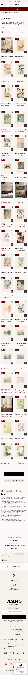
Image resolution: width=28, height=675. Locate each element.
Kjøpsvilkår (18, 635)
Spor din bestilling (19, 633)
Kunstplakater (9, 14)
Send (14, 618)
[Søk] (5, 4)
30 (19, 482)
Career (12, 635)
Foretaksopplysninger (8, 633)
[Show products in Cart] (25, 4)
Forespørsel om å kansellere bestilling (20, 644)
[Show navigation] (2, 4)
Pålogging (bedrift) (9, 650)
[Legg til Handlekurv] (12, 53)
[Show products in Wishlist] (22, 4)
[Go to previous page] (5, 482)
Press (12, 630)
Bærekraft (11, 638)
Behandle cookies (19, 647)
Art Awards (11, 647)
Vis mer (14, 475)
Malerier (17, 14)
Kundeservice (18, 630)
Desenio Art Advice (20, 628)
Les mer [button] (3, 29)
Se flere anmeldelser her (14, 567)
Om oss (12, 628)
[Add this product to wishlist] (12, 40)
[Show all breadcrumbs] (2, 14)
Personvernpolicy (13, 621)
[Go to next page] (22, 482)
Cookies (17, 638)
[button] (20, 668)
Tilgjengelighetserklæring (7, 641)
